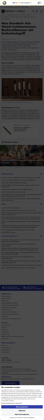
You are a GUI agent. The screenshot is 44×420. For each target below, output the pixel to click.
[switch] (39, 3)
